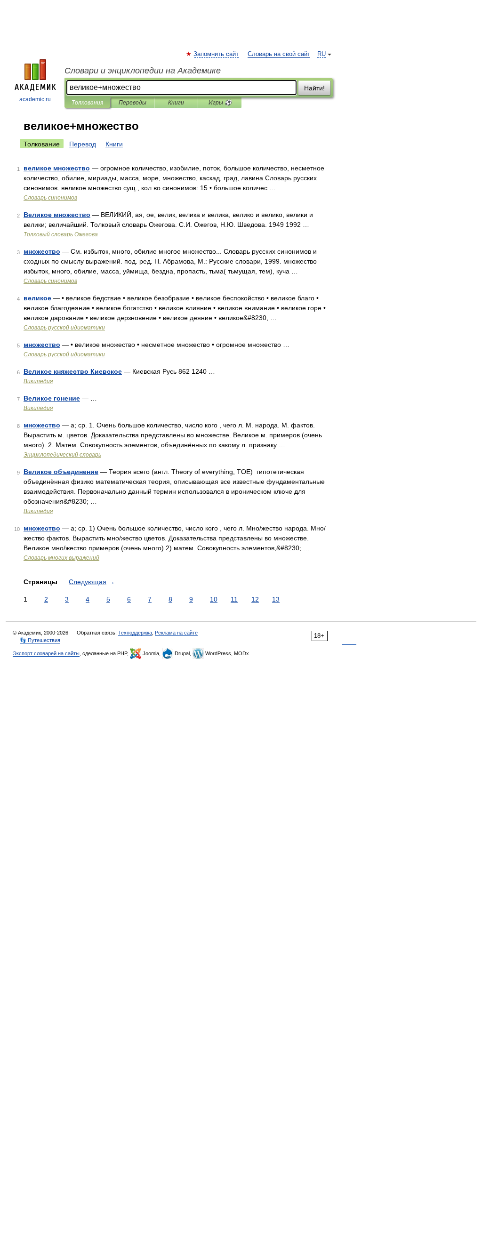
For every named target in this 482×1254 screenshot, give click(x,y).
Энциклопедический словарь (62, 454)
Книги (176, 102)
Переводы (132, 102)
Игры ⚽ (220, 102)
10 (213, 599)
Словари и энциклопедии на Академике (142, 70)
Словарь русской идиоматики (64, 327)
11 (234, 599)
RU (321, 54)
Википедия (38, 381)
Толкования (87, 102)
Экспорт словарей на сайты (46, 653)
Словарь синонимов (50, 197)
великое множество (57, 168)
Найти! (314, 88)
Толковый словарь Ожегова (61, 234)
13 (276, 599)
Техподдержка (135, 632)
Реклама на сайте (176, 632)
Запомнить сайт (216, 54)
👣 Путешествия (40, 640)
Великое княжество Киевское (73, 371)
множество (42, 251)
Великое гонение (52, 398)
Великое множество (57, 214)
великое (37, 298)
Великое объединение (61, 471)
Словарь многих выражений (61, 558)
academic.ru (35, 99)
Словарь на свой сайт (279, 54)
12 (255, 599)
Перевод (82, 144)
